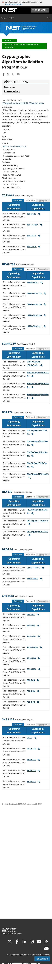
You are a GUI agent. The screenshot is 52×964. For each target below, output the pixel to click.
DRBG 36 (7, 549)
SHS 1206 (8, 719)
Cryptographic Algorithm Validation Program (22, 46)
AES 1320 (8, 596)
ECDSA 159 (9, 344)
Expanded (30, 200)
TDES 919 (8, 195)
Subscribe (42, 958)
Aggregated (43, 200)
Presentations (12, 91)
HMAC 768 (8, 264)
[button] (39, 214)
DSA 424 (7, 412)
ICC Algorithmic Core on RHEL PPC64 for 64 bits (23, 103)
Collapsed (17, 200)
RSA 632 (7, 492)
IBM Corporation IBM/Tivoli (14, 146)
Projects (9, 40)
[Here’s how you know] (26, 3)
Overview (9, 87)
